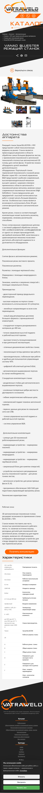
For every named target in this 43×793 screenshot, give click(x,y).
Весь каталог (21, 739)
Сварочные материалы (21, 734)
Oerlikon (21, 752)
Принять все (21, 788)
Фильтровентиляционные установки (21, 727)
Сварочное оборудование (21, 737)
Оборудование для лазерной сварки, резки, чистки (21, 730)
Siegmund (21, 754)
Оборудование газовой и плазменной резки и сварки (21, 725)
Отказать (21, 777)
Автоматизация (21, 732)
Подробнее (23, 771)
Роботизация (21, 723)
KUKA (21, 747)
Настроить (21, 782)
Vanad (21, 749)
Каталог (26, 24)
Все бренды (21, 756)
